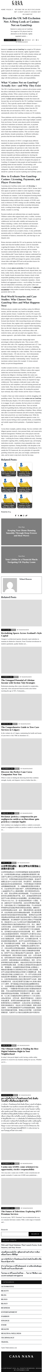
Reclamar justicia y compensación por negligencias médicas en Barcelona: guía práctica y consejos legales (20, 819)
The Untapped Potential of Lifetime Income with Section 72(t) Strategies (18, 681)
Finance (5, 1321)
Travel (4, 1342)
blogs (4, 1299)
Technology (7, 1338)
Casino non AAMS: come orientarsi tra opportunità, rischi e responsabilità (19, 1168)
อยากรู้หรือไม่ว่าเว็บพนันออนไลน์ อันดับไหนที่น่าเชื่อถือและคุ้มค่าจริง (19, 1099)
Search (4, 1230)
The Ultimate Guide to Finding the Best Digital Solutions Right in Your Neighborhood (19, 1051)
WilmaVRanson (23, 42)
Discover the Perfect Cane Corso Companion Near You (16, 773)
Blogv (4, 1304)
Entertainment (9, 1312)
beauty (5, 1291)
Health (5, 1329)
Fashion (5, 1316)
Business (5, 1308)
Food (3, 1325)
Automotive (7, 1287)
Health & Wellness (11, 1333)
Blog (18, 40)
